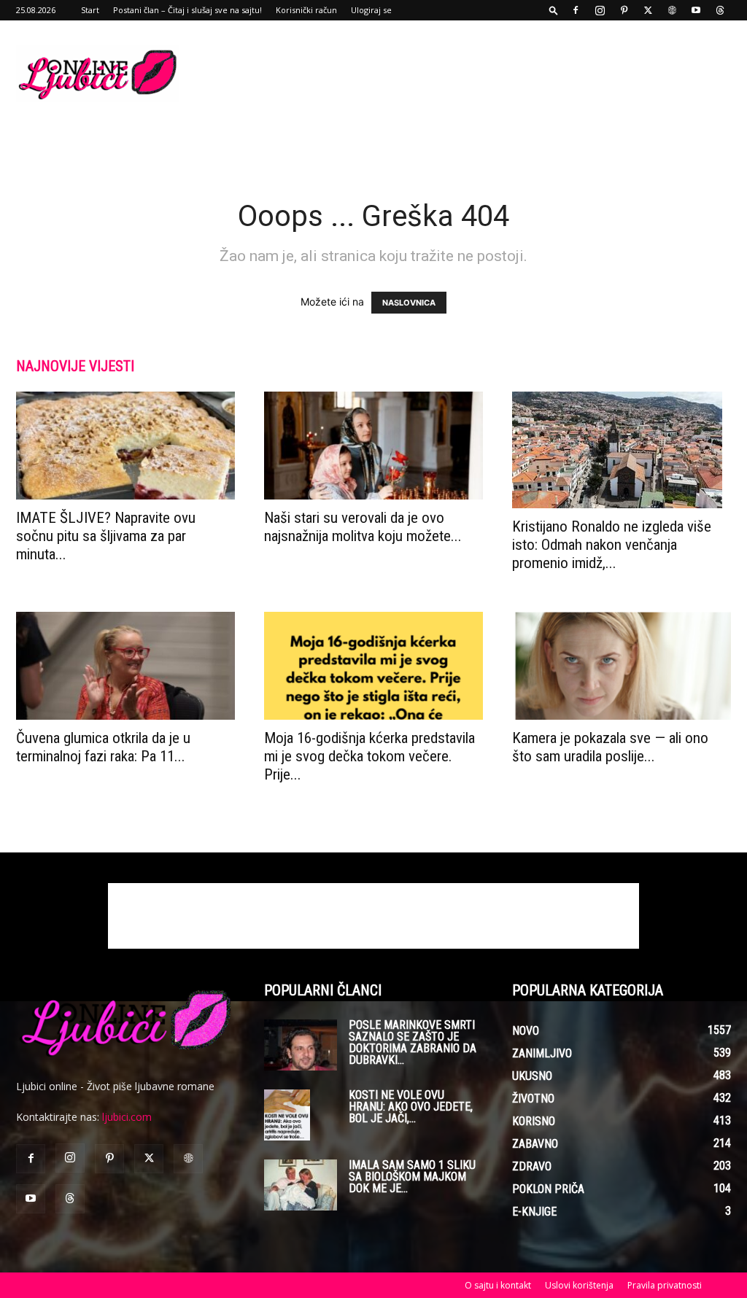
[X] (648, 10)
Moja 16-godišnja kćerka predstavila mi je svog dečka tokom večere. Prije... (369, 756)
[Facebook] (576, 10)
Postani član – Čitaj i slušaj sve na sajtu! (187, 9)
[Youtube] (696, 10)
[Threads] (720, 10)
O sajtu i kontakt (498, 1285)
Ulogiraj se (371, 9)
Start (90, 9)
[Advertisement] (465, 74)
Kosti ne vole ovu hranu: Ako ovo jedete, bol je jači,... (411, 1106)
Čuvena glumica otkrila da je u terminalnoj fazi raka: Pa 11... (103, 747)
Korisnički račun (306, 9)
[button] (554, 9)
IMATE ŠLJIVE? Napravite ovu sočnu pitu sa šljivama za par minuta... (106, 536)
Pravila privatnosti (664, 1285)
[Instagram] (600, 10)
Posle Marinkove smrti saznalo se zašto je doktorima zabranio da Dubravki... (412, 1042)
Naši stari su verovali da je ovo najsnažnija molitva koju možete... (363, 527)
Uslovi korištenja (579, 1285)
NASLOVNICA (409, 303)
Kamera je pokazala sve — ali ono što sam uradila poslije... (610, 747)
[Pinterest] (624, 10)
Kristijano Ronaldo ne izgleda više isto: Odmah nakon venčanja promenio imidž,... (611, 545)
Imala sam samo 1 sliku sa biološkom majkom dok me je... (412, 1176)
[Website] (672, 10)
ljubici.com (127, 1117)
